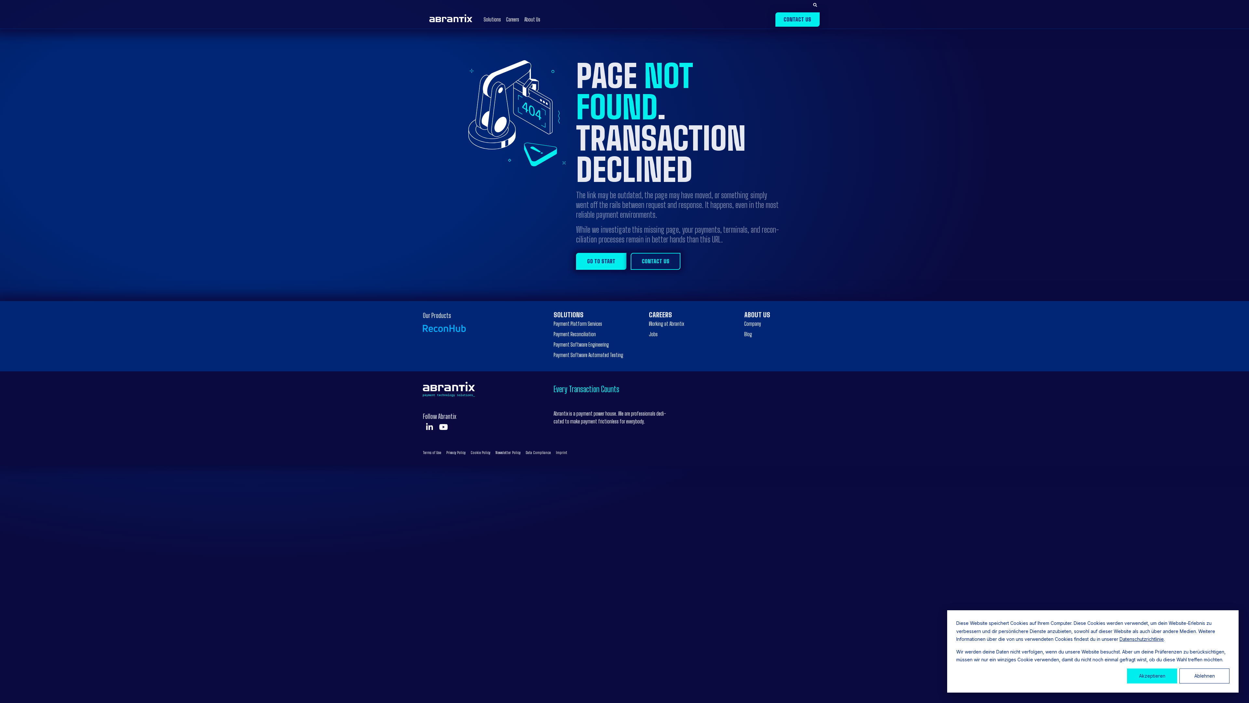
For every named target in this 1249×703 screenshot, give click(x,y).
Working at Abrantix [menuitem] (666, 324)
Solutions (492, 19)
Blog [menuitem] (748, 334)
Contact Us (797, 19)
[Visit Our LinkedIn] (429, 427)
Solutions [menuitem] (569, 314)
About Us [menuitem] (757, 314)
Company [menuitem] (752, 324)
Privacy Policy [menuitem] (455, 452)
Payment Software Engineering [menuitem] (581, 344)
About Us (532, 19)
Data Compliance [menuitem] (538, 452)
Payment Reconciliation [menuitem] (575, 334)
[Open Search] (815, 5)
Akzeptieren (1152, 676)
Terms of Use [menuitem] (432, 452)
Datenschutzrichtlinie (1142, 639)
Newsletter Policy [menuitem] (507, 452)
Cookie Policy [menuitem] (480, 452)
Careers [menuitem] (660, 314)
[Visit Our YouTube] (443, 427)
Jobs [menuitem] (653, 334)
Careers (512, 19)
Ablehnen (1204, 676)
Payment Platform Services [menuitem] (578, 324)
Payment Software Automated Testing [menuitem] (588, 355)
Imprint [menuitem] (561, 452)
